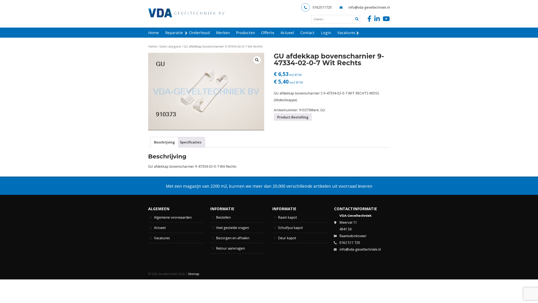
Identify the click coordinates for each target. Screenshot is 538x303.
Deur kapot (287, 238)
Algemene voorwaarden (173, 217)
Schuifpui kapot (290, 227)
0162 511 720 (349, 242)
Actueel (160, 227)
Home (152, 46)
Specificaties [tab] (190, 142)
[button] (257, 60)
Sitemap (193, 274)
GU (322, 110)
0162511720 (322, 7)
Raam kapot (287, 217)
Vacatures (162, 238)
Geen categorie (170, 46)
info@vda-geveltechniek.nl (369, 7)
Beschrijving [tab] (164, 142)
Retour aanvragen (230, 248)
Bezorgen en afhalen (232, 238)
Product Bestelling (293, 117)
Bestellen (223, 217)
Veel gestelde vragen (232, 227)
